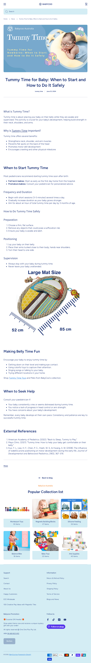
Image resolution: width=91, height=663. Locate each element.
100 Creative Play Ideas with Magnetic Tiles (20, 605)
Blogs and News (53, 599)
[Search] (6, 12)
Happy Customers (10, 594)
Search (6, 578)
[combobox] (45, 12)
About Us (7, 589)
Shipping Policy (52, 589)
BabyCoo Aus (13, 654)
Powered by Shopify (24, 654)
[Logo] (45, 4)
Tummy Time (19, 130)
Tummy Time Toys (17, 378)
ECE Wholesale (9, 599)
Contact (7, 583)
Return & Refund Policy (55, 578)
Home (5, 19)
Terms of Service (53, 594)
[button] (86, 4)
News (13, 19)
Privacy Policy (52, 583)
